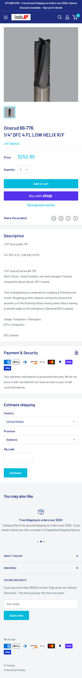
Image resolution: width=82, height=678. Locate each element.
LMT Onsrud (11, 143)
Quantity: (9, 169)
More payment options (41, 204)
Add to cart (41, 183)
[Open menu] (6, 17)
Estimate (16, 473)
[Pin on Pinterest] (61, 218)
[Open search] (60, 17)
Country (9, 413)
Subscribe (16, 615)
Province (9, 431)
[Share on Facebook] (53, 218)
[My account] (67, 17)
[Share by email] (75, 218)
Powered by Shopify (14, 669)
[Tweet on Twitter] (68, 218)
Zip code (9, 449)
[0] (75, 17)
